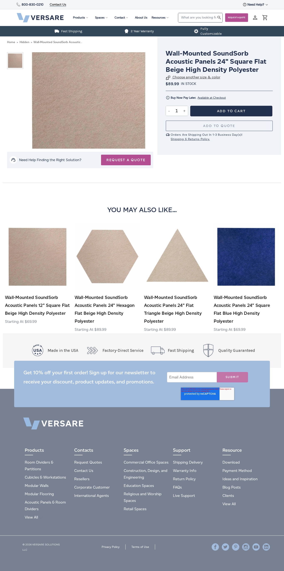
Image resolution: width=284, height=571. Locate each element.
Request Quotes (88, 462)
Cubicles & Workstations (45, 477)
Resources (158, 17)
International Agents (91, 495)
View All (32, 517)
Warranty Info (184, 470)
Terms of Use (140, 547)
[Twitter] (225, 547)
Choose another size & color (196, 77)
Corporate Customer (92, 487)
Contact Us (58, 4)
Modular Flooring (39, 494)
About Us (141, 17)
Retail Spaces (135, 509)
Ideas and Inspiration (240, 479)
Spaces (100, 17)
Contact (120, 17)
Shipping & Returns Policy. (190, 139)
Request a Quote (236, 17)
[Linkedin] (266, 547)
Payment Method (237, 470)
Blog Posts (231, 487)
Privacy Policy (111, 547)
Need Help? (256, 4)
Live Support (184, 495)
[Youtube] (256, 547)
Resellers (81, 479)
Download (231, 462)
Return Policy (184, 479)
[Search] (219, 17)
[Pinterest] (235, 547)
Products (79, 17)
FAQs (177, 487)
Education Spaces (139, 485)
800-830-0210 (32, 4)
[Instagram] (245, 547)
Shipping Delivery (188, 462)
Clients (228, 495)
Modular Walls (36, 485)
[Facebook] (215, 547)
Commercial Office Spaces (146, 462)
